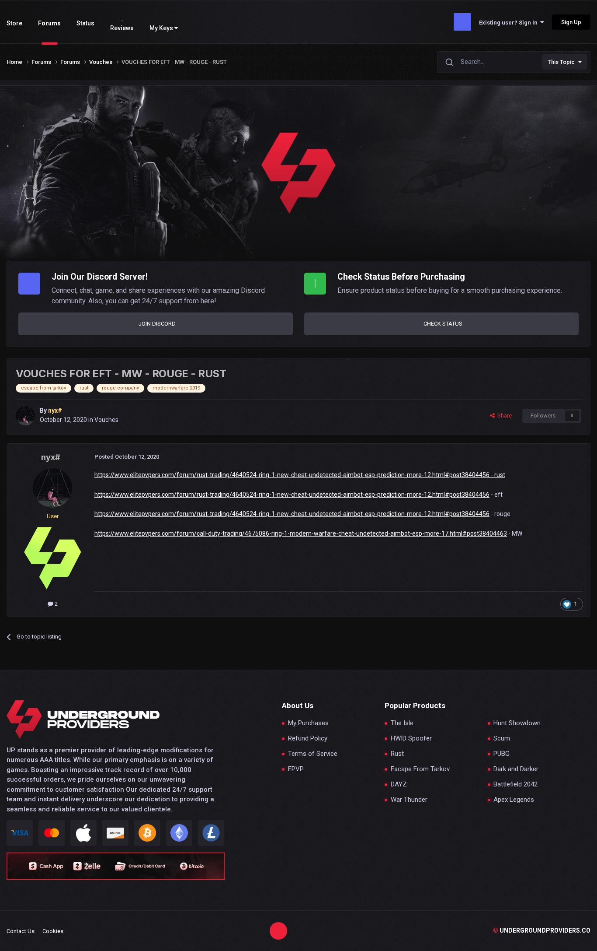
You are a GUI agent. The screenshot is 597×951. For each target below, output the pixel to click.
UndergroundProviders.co (541, 930)
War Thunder (409, 800)
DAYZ (399, 784)
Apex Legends (513, 800)
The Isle (402, 723)
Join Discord (157, 323)
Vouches (106, 419)
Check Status (442, 323)
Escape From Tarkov (420, 769)
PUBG (501, 754)
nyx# (50, 457)
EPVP (296, 769)
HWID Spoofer (411, 738)
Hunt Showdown (517, 723)
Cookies (52, 931)
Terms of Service (312, 754)
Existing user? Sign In (509, 22)
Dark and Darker (515, 769)
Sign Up (571, 22)
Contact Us (21, 931)
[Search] (449, 62)
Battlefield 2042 (515, 784)
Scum (501, 738)
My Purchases (308, 723)
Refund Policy (307, 738)
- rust (497, 474)
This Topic (561, 62)
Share (503, 415)
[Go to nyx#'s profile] (25, 415)
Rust (397, 754)
